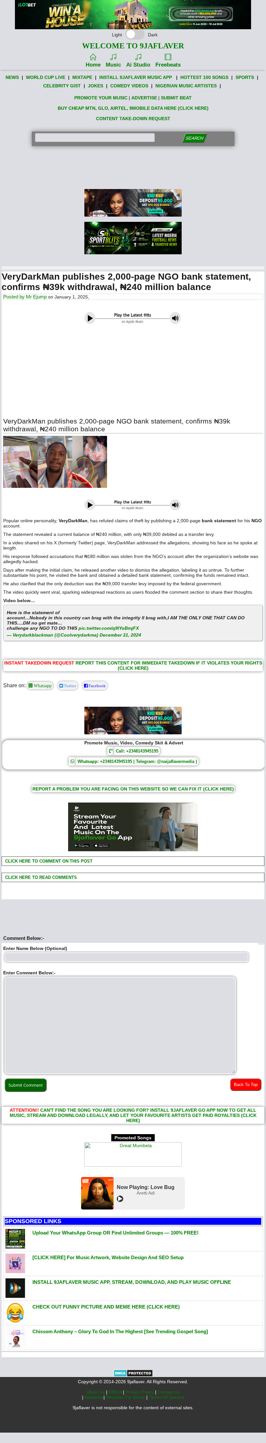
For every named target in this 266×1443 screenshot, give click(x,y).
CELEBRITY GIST (62, 85)
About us (96, 1392)
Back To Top (246, 1084)
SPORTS (245, 77)
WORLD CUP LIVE (45, 77)
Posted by (14, 296)
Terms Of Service (166, 1397)
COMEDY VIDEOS (129, 85)
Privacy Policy (140, 1392)
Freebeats (168, 65)
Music (113, 65)
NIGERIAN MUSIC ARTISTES (186, 85)
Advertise (93, 1397)
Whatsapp (42, 685)
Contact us (169, 1392)
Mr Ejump (36, 296)
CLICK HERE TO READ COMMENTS (40, 877)
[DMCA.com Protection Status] (133, 1375)
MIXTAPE (82, 77)
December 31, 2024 (120, 635)
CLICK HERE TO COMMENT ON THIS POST (48, 861)
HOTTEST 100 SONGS (204, 77)
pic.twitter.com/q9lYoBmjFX (109, 628)
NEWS (12, 77)
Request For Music (126, 1397)
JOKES (95, 85)
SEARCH (194, 138)
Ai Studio (138, 65)
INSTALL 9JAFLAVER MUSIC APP (135, 77)
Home (93, 65)
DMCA (116, 1392)
